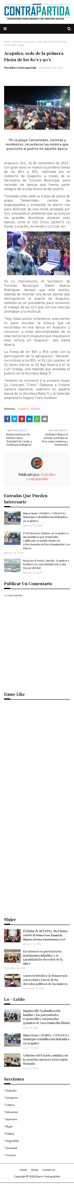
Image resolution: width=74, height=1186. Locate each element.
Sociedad (11, 1148)
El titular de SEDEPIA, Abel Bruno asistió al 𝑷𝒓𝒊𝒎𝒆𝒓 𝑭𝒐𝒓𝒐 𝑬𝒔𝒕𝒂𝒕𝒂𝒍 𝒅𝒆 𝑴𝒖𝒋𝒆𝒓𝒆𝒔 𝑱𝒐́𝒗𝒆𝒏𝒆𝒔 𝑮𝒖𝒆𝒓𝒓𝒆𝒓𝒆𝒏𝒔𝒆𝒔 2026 (45, 935)
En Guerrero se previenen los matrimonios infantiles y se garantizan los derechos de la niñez (43, 957)
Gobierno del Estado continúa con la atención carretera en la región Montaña (45, 1059)
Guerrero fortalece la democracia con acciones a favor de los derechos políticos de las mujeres (45, 980)
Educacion (12, 1112)
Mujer (9, 1126)
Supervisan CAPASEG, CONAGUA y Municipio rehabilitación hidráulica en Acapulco (45, 516)
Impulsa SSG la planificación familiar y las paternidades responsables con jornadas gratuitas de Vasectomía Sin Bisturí (46, 1017)
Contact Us (48, 1170)
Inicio (7, 41)
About (34, 1170)
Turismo (17, 41)
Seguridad (12, 1141)
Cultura (10, 1105)
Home (23, 1170)
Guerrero (11, 1119)
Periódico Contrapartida (20, 67)
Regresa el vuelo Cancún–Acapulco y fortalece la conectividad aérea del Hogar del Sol (46, 564)
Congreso (12, 1097)
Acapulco (23, 408)
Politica (10, 1133)
